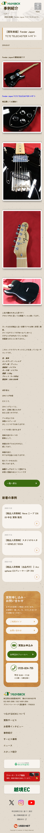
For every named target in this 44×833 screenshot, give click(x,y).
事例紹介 (8, 732)
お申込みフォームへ (19, 654)
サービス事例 (10, 739)
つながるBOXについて (14, 713)
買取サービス (10, 720)
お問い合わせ (16, 630)
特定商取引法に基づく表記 (22, 811)
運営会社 (20, 819)
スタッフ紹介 (10, 751)
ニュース (8, 745)
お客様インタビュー (13, 726)
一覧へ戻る (12, 483)
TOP (5, 13)
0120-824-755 (25, 668)
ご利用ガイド (16, 621)
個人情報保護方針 (20, 815)
